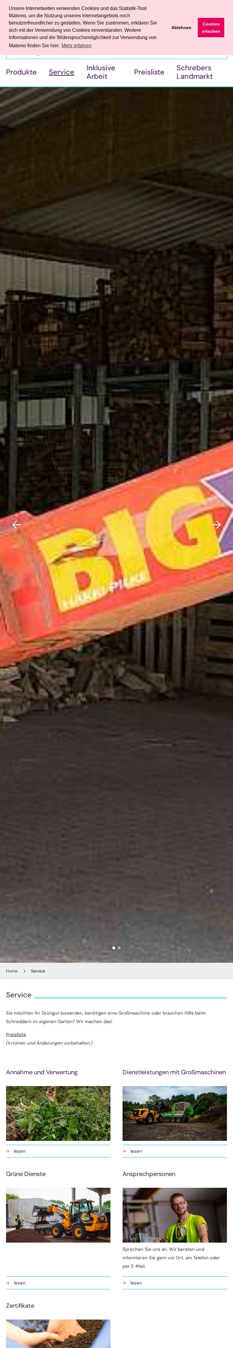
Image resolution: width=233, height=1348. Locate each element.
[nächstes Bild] (216, 524)
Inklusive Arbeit (100, 72)
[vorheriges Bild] (16, 524)
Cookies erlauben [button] (211, 28)
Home (12, 971)
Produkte (21, 72)
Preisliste (149, 72)
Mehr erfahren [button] (77, 45)
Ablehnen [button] (181, 27)
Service (61, 72)
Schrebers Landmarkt (195, 72)
